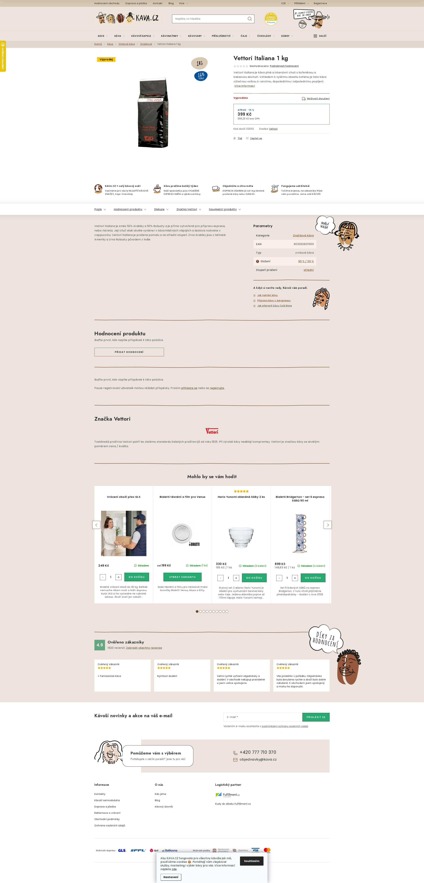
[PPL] (138, 850)
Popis (98, 209)
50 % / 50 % (306, 261)
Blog (171, 3)
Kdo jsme (160, 794)
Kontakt (158, 3)
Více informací (244, 86)
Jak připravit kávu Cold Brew (274, 305)
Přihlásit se (316, 717)
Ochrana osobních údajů (109, 825)
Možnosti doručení (318, 98)
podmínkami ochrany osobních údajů (285, 726)
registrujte (217, 388)
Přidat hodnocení (129, 352)
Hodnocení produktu (128, 209)
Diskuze (159, 209)
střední (309, 270)
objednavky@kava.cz (258, 759)
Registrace (320, 3)
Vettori (273, 129)
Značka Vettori (187, 209)
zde (174, 869)
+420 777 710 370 (258, 752)
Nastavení (170, 877)
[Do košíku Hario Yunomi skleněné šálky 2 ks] (254, 578)
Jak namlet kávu (267, 295)
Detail (182, 577)
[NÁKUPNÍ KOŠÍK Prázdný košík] (314, 18)
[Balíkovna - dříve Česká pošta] (169, 850)
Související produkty (223, 209)
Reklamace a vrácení (107, 813)
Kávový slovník (164, 806)
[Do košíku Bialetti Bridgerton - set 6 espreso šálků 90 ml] (313, 578)
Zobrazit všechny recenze (144, 648)
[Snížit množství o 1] (103, 577)
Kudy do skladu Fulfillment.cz (233, 803)
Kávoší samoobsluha (107, 800)
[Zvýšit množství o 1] (119, 577)
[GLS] (122, 850)
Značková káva (303, 235)
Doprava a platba (136, 3)
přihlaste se (189, 388)
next (328, 525)
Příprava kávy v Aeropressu (274, 300)
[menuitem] (102, 36)
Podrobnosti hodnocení (284, 66)
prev (96, 525)
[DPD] (154, 850)
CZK (283, 3)
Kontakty (99, 794)
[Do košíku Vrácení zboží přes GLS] (136, 577)
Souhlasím (251, 861)
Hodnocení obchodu (107, 3)
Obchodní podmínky (107, 819)
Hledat (249, 19)
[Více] (320, 36)
